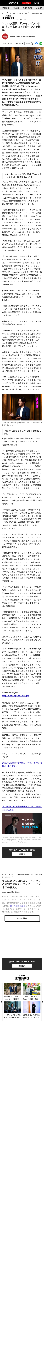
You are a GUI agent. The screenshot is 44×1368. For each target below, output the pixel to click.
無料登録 (22, 854)
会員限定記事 (28, 8)
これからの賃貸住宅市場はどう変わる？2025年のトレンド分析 (22, 765)
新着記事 (5, 8)
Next (42, 1002)
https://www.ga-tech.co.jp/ (15, 695)
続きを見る (22, 918)
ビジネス (11, 874)
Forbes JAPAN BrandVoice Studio (22, 36)
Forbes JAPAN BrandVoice (18, 13)
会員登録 (26, 3)
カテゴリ (39, 8)
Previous (1, 1002)
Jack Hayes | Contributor (11, 892)
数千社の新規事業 (18, 905)
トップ (4, 13)
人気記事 (16, 8)
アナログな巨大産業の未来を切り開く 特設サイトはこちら (22, 808)
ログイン (36, 3)
